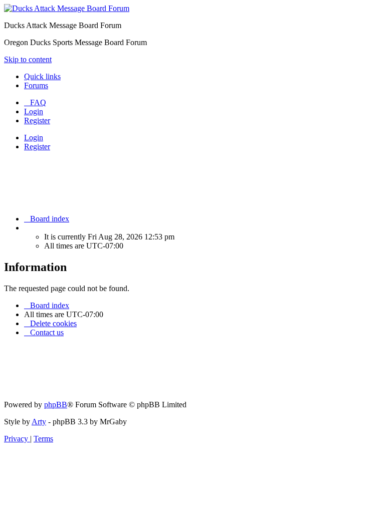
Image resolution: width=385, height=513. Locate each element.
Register (37, 146)
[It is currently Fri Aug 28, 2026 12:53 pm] (27, 227)
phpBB (55, 404)
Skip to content (28, 59)
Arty (39, 421)
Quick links (42, 76)
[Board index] (66, 8)
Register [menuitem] (37, 120)
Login (33, 137)
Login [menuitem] (33, 111)
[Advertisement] (186, 181)
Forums (36, 85)
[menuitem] (35, 102)
